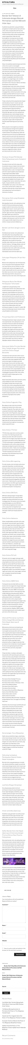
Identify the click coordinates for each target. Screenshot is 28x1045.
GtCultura (8, 2)
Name (4, 925)
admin (12, 13)
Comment (5, 904)
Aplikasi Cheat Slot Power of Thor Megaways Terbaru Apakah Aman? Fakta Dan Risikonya (14, 1027)
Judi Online (7, 890)
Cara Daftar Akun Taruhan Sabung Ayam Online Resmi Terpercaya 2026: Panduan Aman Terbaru (12, 1004)
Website (4, 940)
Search (4, 986)
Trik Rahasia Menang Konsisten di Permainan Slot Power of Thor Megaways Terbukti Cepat (13, 1011)
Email (4, 933)
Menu (14, 8)
